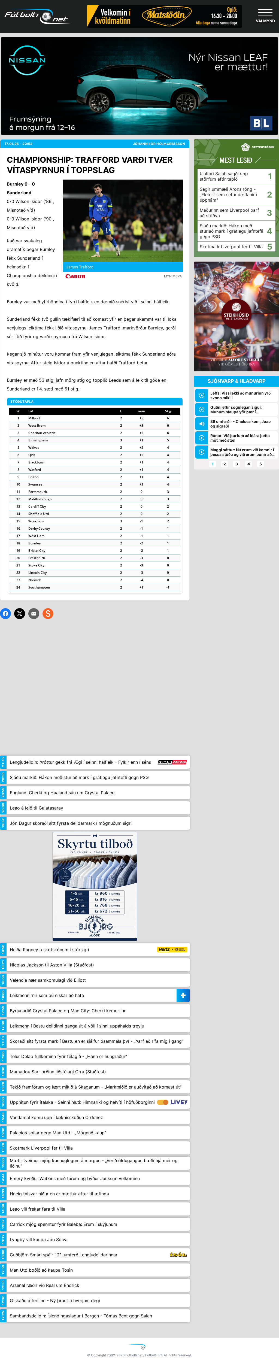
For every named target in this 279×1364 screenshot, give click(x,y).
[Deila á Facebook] (5, 613)
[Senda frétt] (33, 613)
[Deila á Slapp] (48, 613)
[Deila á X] (19, 613)
